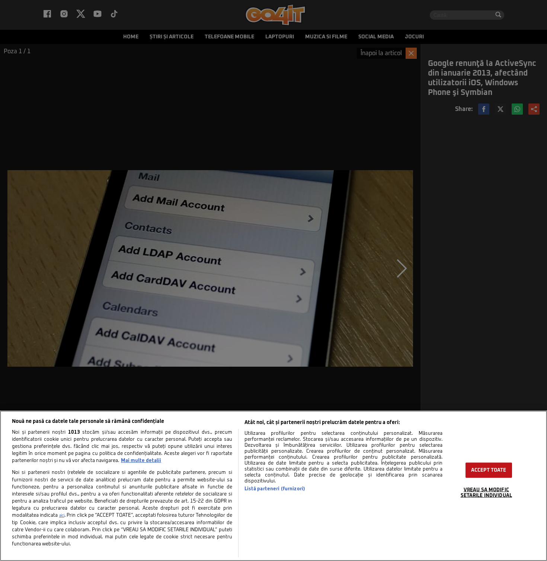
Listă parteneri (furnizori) (274, 489)
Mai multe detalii (141, 460)
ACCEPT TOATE (488, 470)
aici (61, 515)
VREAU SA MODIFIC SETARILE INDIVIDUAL (486, 493)
